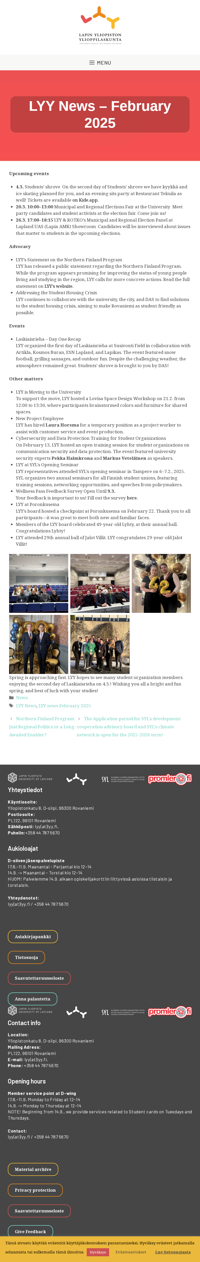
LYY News (26, 706)
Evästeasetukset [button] (131, 1251)
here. (132, 498)
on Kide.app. (85, 200)
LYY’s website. (59, 286)
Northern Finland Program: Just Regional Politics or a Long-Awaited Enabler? (42, 726)
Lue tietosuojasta (173, 1251)
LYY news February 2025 (65, 706)
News (22, 698)
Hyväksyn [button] (98, 1252)
